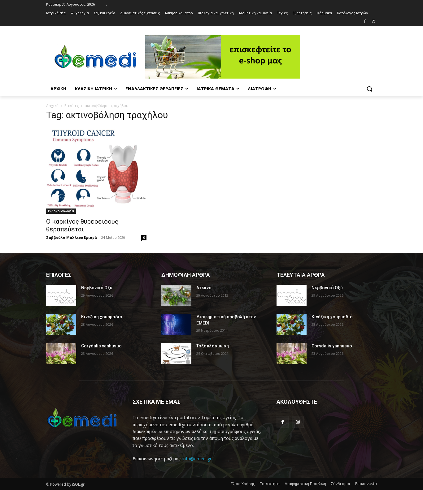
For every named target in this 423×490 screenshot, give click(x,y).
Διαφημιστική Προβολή (305, 483)
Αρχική (52, 105)
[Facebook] (364, 21)
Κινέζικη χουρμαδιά (101, 316)
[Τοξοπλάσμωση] (176, 353)
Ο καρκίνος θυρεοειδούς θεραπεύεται (82, 225)
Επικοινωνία (366, 483)
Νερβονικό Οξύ (96, 287)
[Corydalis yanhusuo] (61, 353)
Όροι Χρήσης (243, 483)
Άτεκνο (204, 287)
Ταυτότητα (270, 483)
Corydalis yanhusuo (101, 345)
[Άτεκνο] (176, 295)
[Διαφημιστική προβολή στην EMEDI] (176, 324)
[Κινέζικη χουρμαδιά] (61, 324)
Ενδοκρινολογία (61, 211)
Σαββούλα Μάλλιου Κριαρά (71, 237)
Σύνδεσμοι (340, 483)
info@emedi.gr (197, 459)
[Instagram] (373, 21)
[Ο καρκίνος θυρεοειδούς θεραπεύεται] (96, 170)
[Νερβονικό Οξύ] (61, 295)
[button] (369, 88)
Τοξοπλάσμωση (212, 345)
